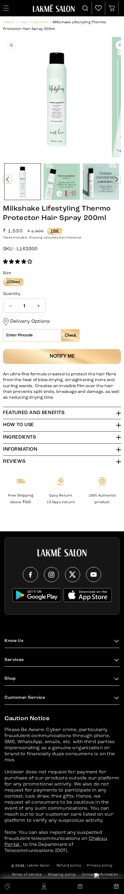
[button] (17, 262)
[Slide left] (7, 179)
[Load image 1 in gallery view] (23, 182)
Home (9, 22)
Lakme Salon (38, 865)
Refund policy (69, 865)
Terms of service (27, 874)
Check (70, 335)
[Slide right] (116, 179)
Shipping (36, 237)
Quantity (11, 294)
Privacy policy (100, 865)
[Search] (85, 8)
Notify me (62, 356)
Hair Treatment (34, 22)
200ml (15, 283)
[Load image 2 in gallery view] (62, 182)
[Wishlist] (98, 8)
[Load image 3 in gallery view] (101, 182)
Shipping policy (62, 874)
